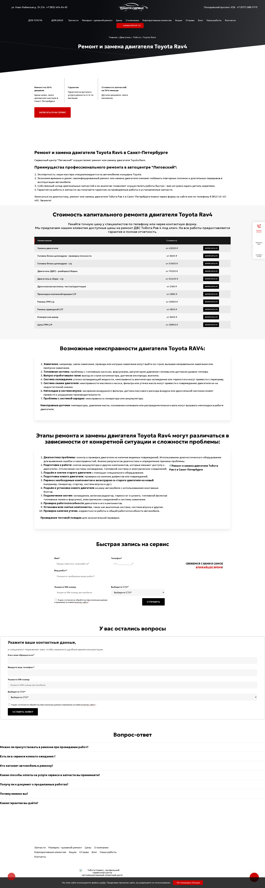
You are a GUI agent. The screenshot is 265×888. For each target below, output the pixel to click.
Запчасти (73, 20)
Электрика (185, 869)
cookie (102, 882)
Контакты (230, 20)
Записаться (211, 248)
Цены (119, 20)
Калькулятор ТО (155, 848)
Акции (178, 20)
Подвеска (185, 854)
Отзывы (190, 20)
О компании (132, 20)
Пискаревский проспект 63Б (219, 7)
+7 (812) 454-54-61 (56, 7)
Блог (200, 20)
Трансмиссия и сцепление (154, 856)
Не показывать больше (188, 882)
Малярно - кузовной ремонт (97, 20)
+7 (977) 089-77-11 (247, 7)
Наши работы (214, 20)
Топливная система (190, 864)
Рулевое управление (157, 869)
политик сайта (81, 602)
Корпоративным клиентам (157, 20)
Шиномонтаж (187, 875)
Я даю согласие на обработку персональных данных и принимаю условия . (80, 601)
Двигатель (151, 875)
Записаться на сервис (52, 112)
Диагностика (187, 848)
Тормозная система (157, 864)
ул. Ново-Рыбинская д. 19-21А (28, 7)
